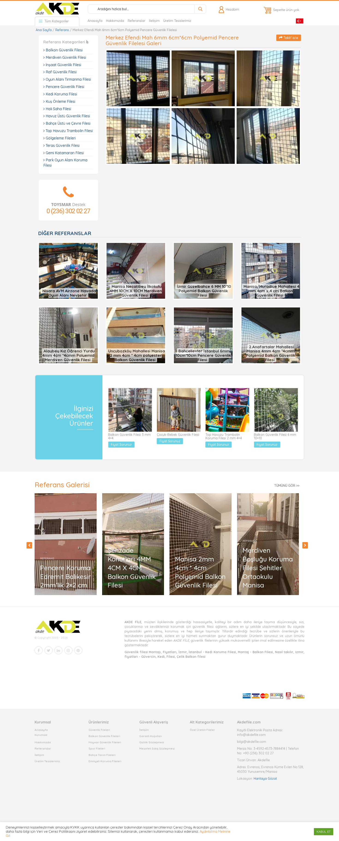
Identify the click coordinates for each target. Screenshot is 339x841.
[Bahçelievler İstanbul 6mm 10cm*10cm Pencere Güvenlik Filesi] (203, 335)
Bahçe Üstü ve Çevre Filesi (67, 123)
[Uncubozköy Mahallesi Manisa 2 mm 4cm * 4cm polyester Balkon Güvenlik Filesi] (136, 335)
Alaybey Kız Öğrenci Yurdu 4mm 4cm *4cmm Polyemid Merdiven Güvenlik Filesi (68, 355)
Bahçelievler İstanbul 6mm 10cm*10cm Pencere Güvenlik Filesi (203, 355)
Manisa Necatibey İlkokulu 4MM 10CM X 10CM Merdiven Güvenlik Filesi (136, 290)
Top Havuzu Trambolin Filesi (69, 130)
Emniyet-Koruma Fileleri (105, 761)
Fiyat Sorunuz (121, 445)
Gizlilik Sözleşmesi (151, 742)
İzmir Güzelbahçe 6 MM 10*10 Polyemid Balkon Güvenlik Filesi (204, 290)
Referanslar (136, 21)
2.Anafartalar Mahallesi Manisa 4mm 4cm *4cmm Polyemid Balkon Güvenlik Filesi (270, 353)
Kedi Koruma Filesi (61, 94)
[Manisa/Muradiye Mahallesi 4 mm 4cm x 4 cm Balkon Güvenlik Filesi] (271, 271)
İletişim (154, 21)
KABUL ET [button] (323, 831)
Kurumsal (41, 735)
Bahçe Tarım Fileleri (102, 755)
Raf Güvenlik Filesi (61, 72)
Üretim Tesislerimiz (177, 21)
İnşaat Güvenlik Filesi (63, 64)
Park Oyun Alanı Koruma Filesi (65, 163)
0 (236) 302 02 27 (68, 211)
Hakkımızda (115, 21)
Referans (62, 30)
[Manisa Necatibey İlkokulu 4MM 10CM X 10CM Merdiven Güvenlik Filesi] (136, 271)
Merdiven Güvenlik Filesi (65, 57)
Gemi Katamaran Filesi (64, 152)
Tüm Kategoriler (56, 21)
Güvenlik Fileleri (99, 730)
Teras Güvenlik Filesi (62, 145)
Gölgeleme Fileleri (60, 138)
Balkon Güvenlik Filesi (64, 50)
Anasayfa (95, 21)
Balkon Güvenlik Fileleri (104, 736)
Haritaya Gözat (265, 778)
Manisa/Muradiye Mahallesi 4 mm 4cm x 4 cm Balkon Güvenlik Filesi (271, 290)
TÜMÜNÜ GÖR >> (286, 486)
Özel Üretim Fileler (202, 730)
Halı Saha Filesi (58, 108)
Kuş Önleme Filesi (60, 101)
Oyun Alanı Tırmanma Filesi (68, 79)
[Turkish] (299, 20)
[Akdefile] (57, 8)
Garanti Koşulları (150, 736)
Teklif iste (290, 37)
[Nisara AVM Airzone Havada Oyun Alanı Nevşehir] (68, 271)
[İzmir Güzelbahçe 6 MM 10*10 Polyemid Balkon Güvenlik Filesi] (203, 271)
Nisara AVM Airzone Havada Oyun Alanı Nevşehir (69, 293)
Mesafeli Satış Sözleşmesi (157, 748)
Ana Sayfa (44, 30)
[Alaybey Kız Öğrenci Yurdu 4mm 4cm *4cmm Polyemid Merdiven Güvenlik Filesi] (68, 335)
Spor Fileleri (97, 748)
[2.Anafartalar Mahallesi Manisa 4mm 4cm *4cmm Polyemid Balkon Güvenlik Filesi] (271, 335)
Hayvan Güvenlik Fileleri (105, 742)
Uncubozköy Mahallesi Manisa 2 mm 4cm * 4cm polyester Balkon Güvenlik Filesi (136, 355)
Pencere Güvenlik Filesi (64, 86)
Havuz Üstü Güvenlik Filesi (67, 116)
